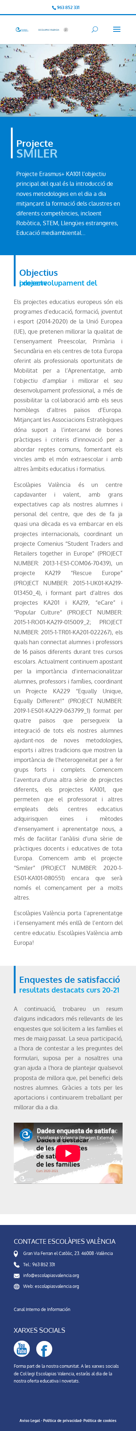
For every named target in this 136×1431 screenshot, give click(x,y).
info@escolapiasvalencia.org (51, 1275)
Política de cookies (99, 1420)
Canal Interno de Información (42, 1309)
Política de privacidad (62, 1420)
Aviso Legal (30, 1420)
